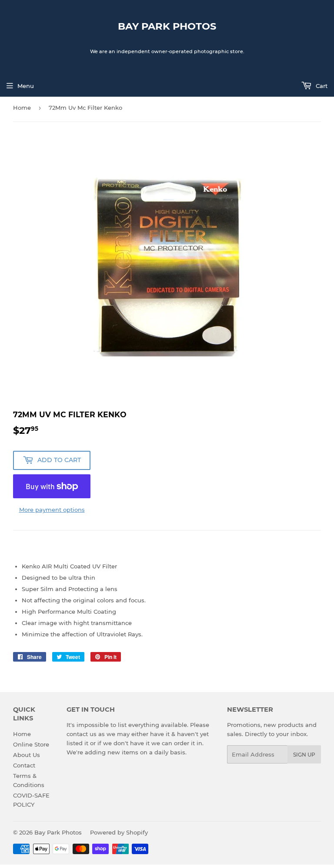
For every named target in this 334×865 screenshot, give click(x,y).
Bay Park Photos (167, 26)
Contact (24, 765)
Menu (25, 85)
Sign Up (304, 754)
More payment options (52, 509)
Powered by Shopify (119, 832)
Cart (320, 85)
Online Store (31, 744)
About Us (26, 754)
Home (22, 107)
